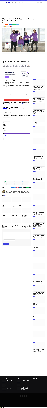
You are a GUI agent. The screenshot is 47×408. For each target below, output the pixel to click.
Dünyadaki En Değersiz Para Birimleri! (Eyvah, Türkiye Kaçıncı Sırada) (38, 111)
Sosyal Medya (25, 2)
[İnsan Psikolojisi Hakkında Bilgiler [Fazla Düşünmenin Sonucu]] (39, 208)
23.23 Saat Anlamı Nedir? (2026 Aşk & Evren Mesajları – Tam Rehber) (38, 87)
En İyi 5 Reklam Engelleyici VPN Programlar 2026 (16, 215)
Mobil (34, 91)
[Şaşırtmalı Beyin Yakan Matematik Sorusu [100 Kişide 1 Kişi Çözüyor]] (39, 322)
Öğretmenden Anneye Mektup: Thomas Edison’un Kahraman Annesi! (38, 315)
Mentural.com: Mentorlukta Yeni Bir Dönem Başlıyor (26, 215)
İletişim (33, 0)
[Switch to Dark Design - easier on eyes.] (43, 2)
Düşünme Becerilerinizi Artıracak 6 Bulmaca (38, 236)
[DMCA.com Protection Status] (2, 407)
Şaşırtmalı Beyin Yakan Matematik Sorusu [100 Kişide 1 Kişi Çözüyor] (38, 327)
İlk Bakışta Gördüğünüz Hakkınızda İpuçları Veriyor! (38, 304)
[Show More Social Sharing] (20, 24)
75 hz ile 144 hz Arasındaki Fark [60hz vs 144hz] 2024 (38, 247)
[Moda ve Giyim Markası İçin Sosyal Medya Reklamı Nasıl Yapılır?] (6, 199)
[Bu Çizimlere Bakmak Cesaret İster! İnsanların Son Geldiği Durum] (39, 288)
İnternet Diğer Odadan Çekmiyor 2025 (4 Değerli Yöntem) (38, 282)
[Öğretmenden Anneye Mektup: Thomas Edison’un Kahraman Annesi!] (39, 310)
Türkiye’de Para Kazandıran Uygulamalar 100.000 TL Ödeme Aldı (38, 99)
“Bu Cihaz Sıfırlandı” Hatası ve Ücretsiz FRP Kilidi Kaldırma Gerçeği (25, 384)
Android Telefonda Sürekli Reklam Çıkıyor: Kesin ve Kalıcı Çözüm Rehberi (10, 389)
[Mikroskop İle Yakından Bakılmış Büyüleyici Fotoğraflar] (39, 345)
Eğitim (22, 2)
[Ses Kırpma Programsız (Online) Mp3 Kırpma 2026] (26, 199)
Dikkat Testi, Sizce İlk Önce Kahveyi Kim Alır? (39, 338)
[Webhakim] (6, 2)
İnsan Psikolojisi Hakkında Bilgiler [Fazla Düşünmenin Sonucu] (38, 213)
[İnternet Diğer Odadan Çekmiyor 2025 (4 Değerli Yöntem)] (39, 277)
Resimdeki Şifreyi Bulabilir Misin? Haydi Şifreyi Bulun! (38, 201)
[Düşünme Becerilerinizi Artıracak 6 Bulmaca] (39, 231)
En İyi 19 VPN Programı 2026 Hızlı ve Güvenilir (6, 215)
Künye (22, 0)
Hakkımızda (3, 0)
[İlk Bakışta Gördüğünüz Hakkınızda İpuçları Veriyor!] (39, 299)
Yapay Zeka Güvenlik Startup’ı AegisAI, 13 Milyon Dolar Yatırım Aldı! (16, 225)
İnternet (35, 79)
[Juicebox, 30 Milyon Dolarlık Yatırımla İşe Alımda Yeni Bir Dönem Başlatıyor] (6, 220)
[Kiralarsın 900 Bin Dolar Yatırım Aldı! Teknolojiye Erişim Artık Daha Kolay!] (23, 40)
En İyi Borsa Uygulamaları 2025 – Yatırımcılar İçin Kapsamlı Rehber (38, 134)
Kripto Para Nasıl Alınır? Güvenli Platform (25, 380)
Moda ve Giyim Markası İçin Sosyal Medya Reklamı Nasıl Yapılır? (6, 205)
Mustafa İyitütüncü (8, 190)
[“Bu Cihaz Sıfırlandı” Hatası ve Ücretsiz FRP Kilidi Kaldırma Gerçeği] (18, 385)
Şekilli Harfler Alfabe (8, 384)
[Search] (44, 2)
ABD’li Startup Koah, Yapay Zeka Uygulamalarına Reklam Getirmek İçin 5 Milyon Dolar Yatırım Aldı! (26, 225)
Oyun (15, 2)
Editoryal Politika (9, 0)
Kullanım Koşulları (30, 0)
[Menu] (2, 2)
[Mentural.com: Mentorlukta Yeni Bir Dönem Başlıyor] (26, 210)
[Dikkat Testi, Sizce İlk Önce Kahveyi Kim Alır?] (39, 334)
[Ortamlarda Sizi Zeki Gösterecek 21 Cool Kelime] (39, 185)
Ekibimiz (6, 0)
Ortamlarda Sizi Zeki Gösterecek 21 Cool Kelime (38, 190)
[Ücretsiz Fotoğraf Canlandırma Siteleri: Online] (39, 118)
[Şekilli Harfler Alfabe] (4, 385)
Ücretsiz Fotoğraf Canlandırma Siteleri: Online (38, 123)
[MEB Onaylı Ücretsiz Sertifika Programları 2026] (39, 152)
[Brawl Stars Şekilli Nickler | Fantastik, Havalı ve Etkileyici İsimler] (4, 381)
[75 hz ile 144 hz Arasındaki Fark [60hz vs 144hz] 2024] (39, 242)
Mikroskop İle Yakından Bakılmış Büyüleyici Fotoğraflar (38, 350)
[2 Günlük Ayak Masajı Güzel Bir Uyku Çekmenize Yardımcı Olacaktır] (39, 266)
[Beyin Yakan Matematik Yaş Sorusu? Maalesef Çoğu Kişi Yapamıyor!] (39, 253)
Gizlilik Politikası (25, 0)
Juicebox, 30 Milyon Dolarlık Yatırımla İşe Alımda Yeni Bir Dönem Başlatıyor (6, 225)
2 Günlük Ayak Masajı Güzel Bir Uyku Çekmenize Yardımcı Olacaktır (39, 270)
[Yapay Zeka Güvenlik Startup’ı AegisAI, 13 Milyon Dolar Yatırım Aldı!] (16, 220)
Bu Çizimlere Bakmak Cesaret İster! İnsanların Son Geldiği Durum (39, 293)
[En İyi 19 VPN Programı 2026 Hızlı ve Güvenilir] (6, 210)
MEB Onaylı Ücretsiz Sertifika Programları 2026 (38, 157)
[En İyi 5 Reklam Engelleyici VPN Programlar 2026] (16, 210)
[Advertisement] (23, 9)
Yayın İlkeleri (13, 0)
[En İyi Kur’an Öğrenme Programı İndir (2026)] (39, 163)
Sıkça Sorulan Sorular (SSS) (18, 0)
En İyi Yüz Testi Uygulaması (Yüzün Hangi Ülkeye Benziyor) (39, 145)
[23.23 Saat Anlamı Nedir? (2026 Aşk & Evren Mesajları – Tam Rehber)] (39, 82)
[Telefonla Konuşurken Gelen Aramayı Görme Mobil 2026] (39, 174)
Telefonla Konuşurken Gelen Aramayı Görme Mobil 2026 (37, 179)
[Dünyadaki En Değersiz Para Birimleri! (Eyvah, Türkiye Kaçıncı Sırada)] (39, 106)
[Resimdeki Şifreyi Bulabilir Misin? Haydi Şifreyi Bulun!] (39, 197)
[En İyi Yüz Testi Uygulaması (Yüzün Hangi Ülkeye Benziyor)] (39, 141)
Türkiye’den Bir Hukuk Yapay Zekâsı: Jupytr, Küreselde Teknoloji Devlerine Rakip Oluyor (16, 205)
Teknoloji (19, 2)
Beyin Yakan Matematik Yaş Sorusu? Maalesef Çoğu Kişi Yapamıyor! (37, 259)
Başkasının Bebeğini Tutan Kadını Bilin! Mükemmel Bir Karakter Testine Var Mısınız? (38, 224)
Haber (12, 2)
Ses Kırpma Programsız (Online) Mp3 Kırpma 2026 (26, 204)
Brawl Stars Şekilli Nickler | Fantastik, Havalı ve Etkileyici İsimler (9, 381)
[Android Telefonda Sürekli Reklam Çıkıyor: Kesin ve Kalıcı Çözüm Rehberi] (4, 389)
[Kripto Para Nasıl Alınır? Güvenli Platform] (18, 381)
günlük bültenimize (25, 103)
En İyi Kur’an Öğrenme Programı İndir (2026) (38, 168)
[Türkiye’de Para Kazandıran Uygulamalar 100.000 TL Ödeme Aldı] (39, 94)
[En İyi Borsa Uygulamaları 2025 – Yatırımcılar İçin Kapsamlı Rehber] (39, 129)
